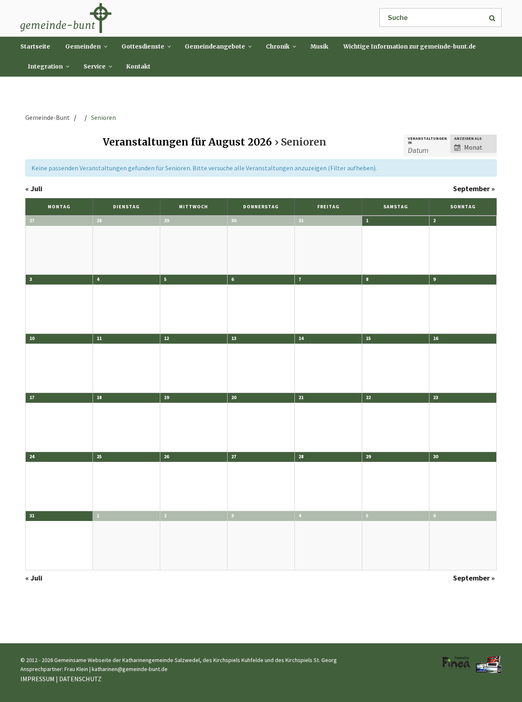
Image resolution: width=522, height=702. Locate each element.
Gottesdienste (143, 46)
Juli (33, 188)
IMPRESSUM (37, 679)
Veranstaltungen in (427, 141)
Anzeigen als (468, 139)
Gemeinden (83, 46)
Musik (319, 46)
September (474, 188)
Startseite (35, 46)
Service (95, 66)
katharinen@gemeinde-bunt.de (130, 669)
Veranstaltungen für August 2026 (187, 142)
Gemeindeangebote (215, 46)
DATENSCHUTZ (80, 679)
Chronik (278, 46)
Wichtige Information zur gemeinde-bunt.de (409, 46)
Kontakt (138, 66)
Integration (45, 66)
